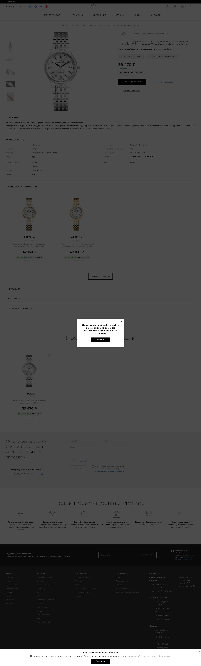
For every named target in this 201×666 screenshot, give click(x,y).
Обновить (100, 340)
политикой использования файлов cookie (149, 656)
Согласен (100, 661)
